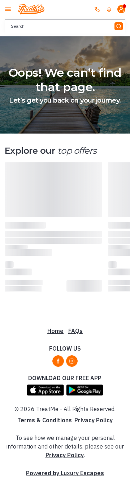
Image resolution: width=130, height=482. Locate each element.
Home (55, 330)
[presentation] (65, 26)
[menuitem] (109, 9)
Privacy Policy (93, 420)
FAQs (75, 330)
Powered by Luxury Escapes (65, 473)
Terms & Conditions (44, 420)
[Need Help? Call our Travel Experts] (97, 9)
